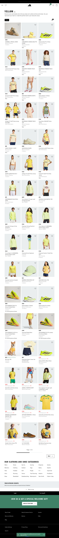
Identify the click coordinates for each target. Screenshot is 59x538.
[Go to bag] (56, 5)
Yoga (31, 467)
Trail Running (33, 473)
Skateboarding (25, 476)
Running (15, 473)
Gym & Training (24, 465)
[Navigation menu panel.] (2, 5)
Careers (40, 512)
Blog (6, 519)
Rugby (31, 470)
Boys (6, 476)
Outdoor (24, 467)
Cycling (32, 465)
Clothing (15, 467)
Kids (6, 470)
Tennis (23, 473)
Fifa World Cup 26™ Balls (50, 473)
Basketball (15, 476)
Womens (7, 467)
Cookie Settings (8, 527)
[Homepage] (29, 5)
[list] (27, 20)
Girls (6, 473)
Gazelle (49, 467)
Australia (32, 536)
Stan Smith (41, 476)
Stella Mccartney (41, 468)
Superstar (49, 470)
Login (15, 493)
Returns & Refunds (9, 516)
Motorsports (33, 476)
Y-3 (39, 470)
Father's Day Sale (50, 476)
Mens (6, 465)
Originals (41, 465)
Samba (49, 465)
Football (15, 470)
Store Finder (7, 512)
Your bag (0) (42, 493)
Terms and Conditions (43, 527)
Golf (23, 470)
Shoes (14, 465)
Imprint (6, 530)
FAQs (39, 516)
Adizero (40, 473)
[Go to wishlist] (5, 5)
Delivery (23, 516)
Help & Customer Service (27, 512)
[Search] (53, 5)
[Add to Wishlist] (18, 25)
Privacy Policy (25, 527)
